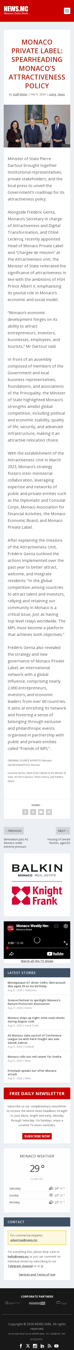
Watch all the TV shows (37, 961)
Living (52, 94)
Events (28, 1008)
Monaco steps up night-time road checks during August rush (36, 1019)
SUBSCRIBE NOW (37, 1136)
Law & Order (32, 1025)
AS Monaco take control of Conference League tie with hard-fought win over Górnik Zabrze (34, 1039)
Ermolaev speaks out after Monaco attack (32, 1072)
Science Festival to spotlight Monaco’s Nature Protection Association (34, 1002)
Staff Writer (20, 94)
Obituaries (31, 990)
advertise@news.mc (23, 1240)
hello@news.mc (18, 1256)
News (61, 94)
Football (29, 1046)
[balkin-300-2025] (37, 913)
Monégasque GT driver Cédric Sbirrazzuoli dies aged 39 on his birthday (37, 984)
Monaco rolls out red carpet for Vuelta (34, 1056)
